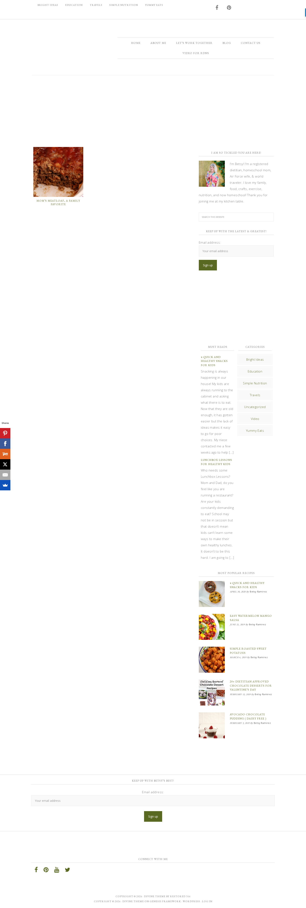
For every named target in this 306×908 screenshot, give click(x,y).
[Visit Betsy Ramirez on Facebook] (217, 8)
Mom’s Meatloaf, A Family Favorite (58, 202)
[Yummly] (5, 454)
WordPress (191, 901)
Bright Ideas (255, 359)
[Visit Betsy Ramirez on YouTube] (56, 871)
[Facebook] (5, 443)
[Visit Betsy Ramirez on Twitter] (67, 871)
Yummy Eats (255, 430)
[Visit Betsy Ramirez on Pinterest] (229, 8)
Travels (255, 395)
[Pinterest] (5, 433)
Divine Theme (133, 901)
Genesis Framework (165, 901)
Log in (207, 901)
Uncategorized (255, 407)
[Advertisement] (153, 110)
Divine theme (154, 896)
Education (255, 371)
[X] (5, 464)
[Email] (5, 475)
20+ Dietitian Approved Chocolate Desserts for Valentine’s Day (251, 685)
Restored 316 (180, 896)
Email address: (210, 242)
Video (255, 419)
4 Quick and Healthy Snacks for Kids (214, 361)
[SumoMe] (5, 485)
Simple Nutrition (255, 383)
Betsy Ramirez (66, 45)
